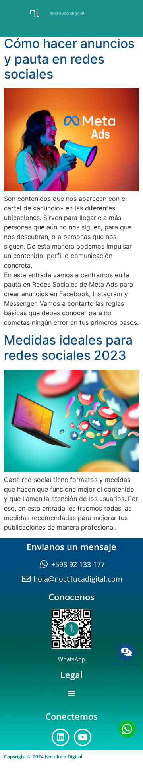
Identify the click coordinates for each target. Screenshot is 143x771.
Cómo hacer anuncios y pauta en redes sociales (69, 59)
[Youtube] (82, 737)
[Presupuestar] (126, 652)
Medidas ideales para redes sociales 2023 (68, 347)
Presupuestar (126, 664)
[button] (71, 693)
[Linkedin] (60, 737)
